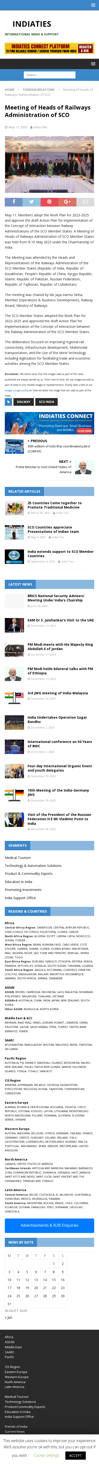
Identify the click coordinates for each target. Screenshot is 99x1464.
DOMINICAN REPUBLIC (27, 1172)
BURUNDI (38, 961)
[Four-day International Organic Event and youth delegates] (14, 771)
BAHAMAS (71, 1168)
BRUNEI (20, 992)
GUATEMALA (82, 1194)
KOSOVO (36, 1111)
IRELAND (62, 1137)
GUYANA (24, 1207)
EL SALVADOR (64, 1194)
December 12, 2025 (43, 698)
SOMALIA (40, 965)
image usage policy (17, 390)
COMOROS (70, 970)
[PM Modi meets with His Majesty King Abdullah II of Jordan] (14, 649)
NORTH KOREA (49, 1009)
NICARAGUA (39, 1198)
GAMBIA (22, 948)
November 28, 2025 (43, 829)
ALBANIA (10, 1107)
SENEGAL (73, 953)
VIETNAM (58, 996)
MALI (8, 953)
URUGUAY (76, 1207)
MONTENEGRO (78, 1111)
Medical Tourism (18, 857)
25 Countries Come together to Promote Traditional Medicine (55, 505)
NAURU (85, 1062)
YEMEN (23, 1031)
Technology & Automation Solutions (33, 865)
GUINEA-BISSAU (61, 948)
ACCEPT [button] (75, 1455)
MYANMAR (86, 992)
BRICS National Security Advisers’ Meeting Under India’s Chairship (56, 597)
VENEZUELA (12, 1211)
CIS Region (12, 1367)
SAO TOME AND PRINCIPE (50, 953)
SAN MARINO (29, 1146)
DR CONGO (31, 932)
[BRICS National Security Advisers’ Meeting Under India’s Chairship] (14, 601)
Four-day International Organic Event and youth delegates (60, 768)
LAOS (60, 992)
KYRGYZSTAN (13, 1089)
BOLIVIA (48, 1203)
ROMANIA (50, 1115)
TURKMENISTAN (74, 1089)
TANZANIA (74, 965)
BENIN (37, 944)
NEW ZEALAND (70, 1000)
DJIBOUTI (51, 961)
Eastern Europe (16, 1372)
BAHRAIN (10, 1022)
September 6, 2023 (43, 561)
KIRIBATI (30, 1062)
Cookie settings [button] (46, 1455)
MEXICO (26, 1198)
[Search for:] (49, 74)
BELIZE (33, 1194)
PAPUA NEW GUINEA (47, 1067)
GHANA (33, 948)
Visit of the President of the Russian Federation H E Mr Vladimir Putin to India (59, 819)
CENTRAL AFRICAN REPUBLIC (71, 927)
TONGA (21, 1071)
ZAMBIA (42, 978)
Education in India (18, 881)
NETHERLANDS (54, 1141)
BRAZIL (59, 1203)
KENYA (88, 961)
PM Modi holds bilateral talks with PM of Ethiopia (60, 670)
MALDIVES (62, 1044)
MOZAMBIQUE (74, 974)
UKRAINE (20, 1119)
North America (15, 1382)
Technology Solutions (20, 1402)
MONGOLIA (31, 1009)
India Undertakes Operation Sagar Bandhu (57, 719)
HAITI (74, 1172)
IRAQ (28, 1022)
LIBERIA (61, 936)
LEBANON (72, 1022)
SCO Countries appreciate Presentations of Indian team (53, 529)
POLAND (37, 1115)
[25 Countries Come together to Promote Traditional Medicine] (14, 508)
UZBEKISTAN (13, 1093)
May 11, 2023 (18, 127)
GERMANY (11, 1137)
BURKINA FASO (51, 944)
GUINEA (45, 948)
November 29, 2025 (43, 776)
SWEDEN (52, 1146)
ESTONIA (24, 1111)
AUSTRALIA (25, 1000)
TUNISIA (20, 940)
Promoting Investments (23, 889)
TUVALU (33, 1071)
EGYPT (51, 936)
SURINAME (61, 1207)
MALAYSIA (71, 992)
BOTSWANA (54, 970)
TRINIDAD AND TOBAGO (38, 1181)
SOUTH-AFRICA (26, 978)
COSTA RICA (46, 1194)
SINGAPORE (29, 996)
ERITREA (77, 961)
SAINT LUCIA (43, 1176)
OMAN (83, 1022)
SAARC (9, 1352)
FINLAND (75, 1133)
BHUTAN (48, 1044)
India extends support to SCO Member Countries (61, 553)
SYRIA (52, 1027)
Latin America (14, 1387)
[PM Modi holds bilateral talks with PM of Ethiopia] (14, 674)
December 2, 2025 (42, 727)
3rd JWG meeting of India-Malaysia (58, 693)
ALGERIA (39, 936)
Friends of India (16, 1426)
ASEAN (9, 988)
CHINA (38, 1000)
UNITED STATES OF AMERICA (35, 1164)
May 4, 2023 (38, 537)
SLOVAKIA (64, 1115)
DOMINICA (49, 1172)
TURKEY (63, 1027)
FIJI (22, 1062)
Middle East (13, 1347)
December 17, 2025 (43, 625)
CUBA (8, 1172)
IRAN (21, 1022)
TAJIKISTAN (56, 1089)
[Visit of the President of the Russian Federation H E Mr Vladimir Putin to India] (14, 820)
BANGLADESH (33, 1044)
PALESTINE (11, 1027)
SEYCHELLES (25, 965)
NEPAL (74, 1044)
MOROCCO (83, 936)
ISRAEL (37, 1022)
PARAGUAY (38, 1207)
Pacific (9, 1357)
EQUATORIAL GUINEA (53, 932)
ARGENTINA (34, 1203)
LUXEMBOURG (35, 1141)
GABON (73, 932)
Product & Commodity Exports (29, 873)
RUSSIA (42, 1089)
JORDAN (48, 1022)
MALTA (82, 1141)
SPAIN (42, 1146)
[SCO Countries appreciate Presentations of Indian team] (14, 532)
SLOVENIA (78, 1115)
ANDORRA (23, 1133)
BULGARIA (56, 1107)
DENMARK (62, 1133)
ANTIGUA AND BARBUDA (47, 1168)
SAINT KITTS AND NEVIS (19, 1176)
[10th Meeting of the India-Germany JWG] (14, 795)
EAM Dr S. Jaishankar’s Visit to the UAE (61, 620)
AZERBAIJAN (25, 1085)
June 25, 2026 (39, 606)
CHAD (8, 932)
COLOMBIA (81, 1203)
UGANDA (87, 965)
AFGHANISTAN (14, 1044)
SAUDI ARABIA (39, 1027)
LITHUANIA (61, 1111)
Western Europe (17, 1377)
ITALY (73, 1137)
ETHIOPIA (64, 961)
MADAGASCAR (28, 974)
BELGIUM (37, 1133)
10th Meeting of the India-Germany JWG (58, 792)
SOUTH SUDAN (56, 965)
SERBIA (9, 1119)
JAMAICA (85, 1172)
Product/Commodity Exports (25, 1407)
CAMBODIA (33, 992)
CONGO (18, 932)
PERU (50, 1207)
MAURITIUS (57, 974)
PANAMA (54, 1198)
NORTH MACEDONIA (18, 1115)
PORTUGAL (12, 1146)
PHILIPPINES (12, 996)
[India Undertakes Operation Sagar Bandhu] (14, 722)
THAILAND (44, 996)
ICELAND (50, 1137)
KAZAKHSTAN (68, 1085)
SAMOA (66, 1067)
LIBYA (71, 936)
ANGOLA (40, 970)
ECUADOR (11, 1207)
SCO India (46, 402)
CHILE (69, 1203)
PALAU (29, 1067)
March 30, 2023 (40, 513)
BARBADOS (86, 1168)
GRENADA (63, 1172)
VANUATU (46, 1071)
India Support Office (20, 898)
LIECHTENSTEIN (14, 1141)
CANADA (10, 1164)
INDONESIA (49, 992)
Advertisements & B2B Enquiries (50, 1225)
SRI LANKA (11, 1049)
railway (23, 402)
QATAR (24, 1027)
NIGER (28, 953)
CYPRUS (49, 1133)
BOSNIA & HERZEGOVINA (33, 1107)
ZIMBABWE (55, 978)
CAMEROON (44, 927)
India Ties (41, 127)
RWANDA (10, 965)
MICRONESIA (72, 1062)
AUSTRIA (10, 1133)
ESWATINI (84, 970)
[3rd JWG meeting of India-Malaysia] (14, 698)
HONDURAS (12, 1198)
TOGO (19, 957)
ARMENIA (10, 1085)
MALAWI (43, 974)
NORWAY (71, 1141)
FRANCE (88, 1133)
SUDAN (9, 940)
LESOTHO (11, 974)
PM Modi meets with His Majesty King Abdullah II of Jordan (60, 646)
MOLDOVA (30, 1089)
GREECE (24, 1137)
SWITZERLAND (68, 1146)
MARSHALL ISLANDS (49, 1062)
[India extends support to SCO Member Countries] (14, 556)
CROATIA (70, 1107)
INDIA (46, 1000)
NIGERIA (17, 953)
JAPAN (55, 1000)
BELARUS (39, 1085)
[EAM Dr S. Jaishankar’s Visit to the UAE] (14, 625)
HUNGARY (37, 1137)
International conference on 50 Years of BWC (60, 743)
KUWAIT (59, 1022)
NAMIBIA (10, 978)
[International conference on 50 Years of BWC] (14, 747)
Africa (9, 1337)
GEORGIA (53, 1085)
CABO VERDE (70, 944)
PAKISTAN (85, 1044)
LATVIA (48, 1111)
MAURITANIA (80, 948)
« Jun (8, 1317)
